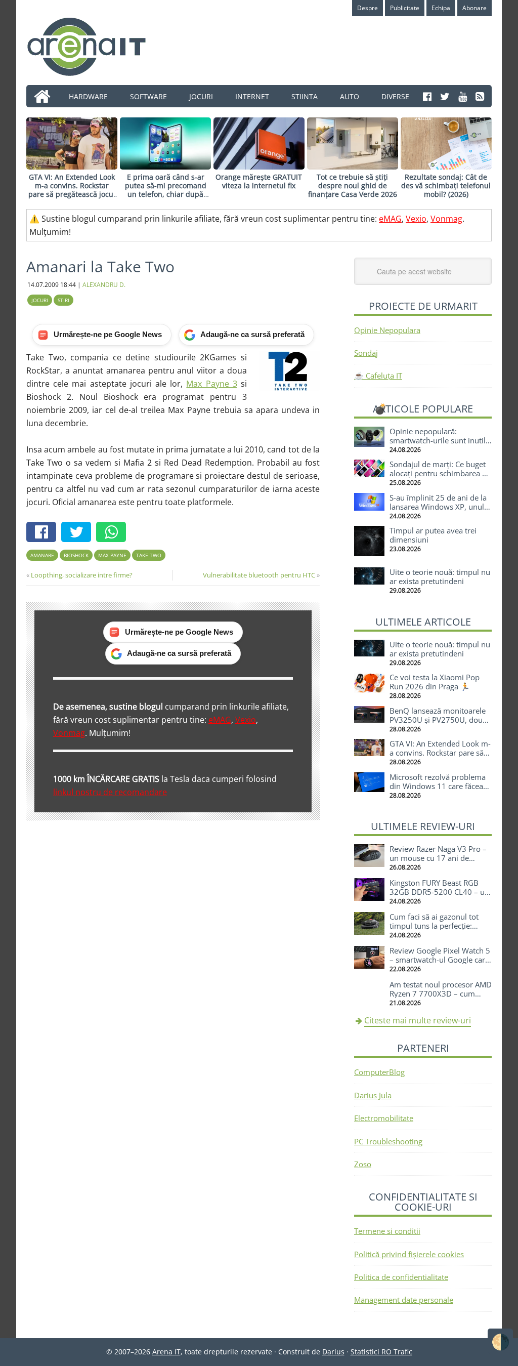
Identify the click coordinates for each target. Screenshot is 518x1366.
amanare (42, 555)
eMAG (390, 218)
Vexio (416, 218)
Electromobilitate (383, 1118)
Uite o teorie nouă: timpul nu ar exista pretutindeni (440, 576)
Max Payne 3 (211, 383)
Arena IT (94, 46)
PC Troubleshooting (388, 1141)
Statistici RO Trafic (381, 1351)
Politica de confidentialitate (401, 1277)
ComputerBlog (379, 1072)
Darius (333, 1351)
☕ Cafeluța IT (378, 375)
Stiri (63, 300)
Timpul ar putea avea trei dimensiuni (433, 535)
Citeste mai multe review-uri (417, 1020)
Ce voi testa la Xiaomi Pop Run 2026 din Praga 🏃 (435, 681)
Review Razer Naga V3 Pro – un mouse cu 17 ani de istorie (438, 858)
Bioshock (76, 555)
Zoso (362, 1164)
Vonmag (446, 218)
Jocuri (39, 300)
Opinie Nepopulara (387, 330)
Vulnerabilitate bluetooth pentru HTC (259, 574)
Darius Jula (373, 1095)
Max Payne (112, 555)
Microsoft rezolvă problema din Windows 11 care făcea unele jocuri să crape (438, 786)
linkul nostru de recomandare (110, 792)
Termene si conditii (387, 1231)
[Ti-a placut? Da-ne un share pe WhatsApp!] (113, 533)
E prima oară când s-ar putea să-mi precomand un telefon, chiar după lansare (165, 189)
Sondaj (366, 353)
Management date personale (403, 1300)
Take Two (148, 555)
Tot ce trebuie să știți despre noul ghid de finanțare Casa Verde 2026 (352, 185)
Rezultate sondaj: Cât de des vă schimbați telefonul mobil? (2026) (446, 185)
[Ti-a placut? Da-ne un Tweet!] (78, 533)
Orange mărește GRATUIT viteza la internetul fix (258, 181)
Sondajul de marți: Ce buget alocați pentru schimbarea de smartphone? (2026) (440, 473)
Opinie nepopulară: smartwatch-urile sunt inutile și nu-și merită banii (440, 440)
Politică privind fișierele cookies (409, 1254)
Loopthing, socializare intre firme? (82, 574)
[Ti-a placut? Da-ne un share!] (43, 533)
